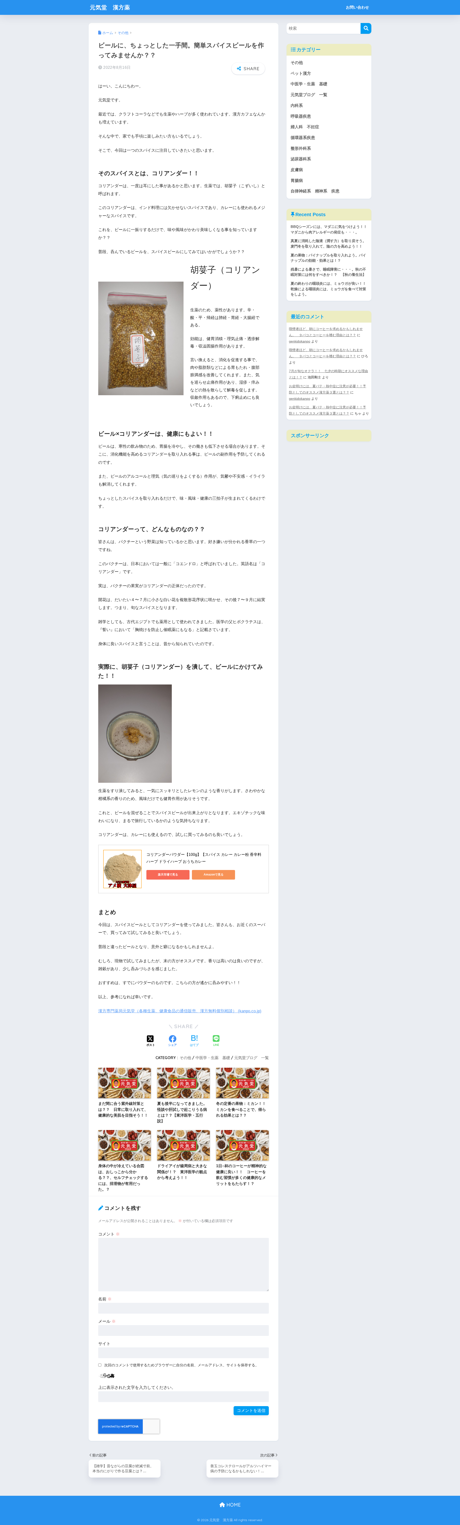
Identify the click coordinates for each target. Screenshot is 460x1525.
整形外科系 (301, 148)
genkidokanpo (299, 341)
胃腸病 (297, 180)
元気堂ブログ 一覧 (251, 1057)
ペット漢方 (301, 73)
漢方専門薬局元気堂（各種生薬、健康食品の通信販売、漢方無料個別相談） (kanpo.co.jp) (179, 1011)
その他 (185, 1057)
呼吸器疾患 (301, 116)
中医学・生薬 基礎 (213, 1057)
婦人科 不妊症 (305, 127)
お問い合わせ (357, 7)
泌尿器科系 (301, 159)
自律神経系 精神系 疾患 (315, 191)
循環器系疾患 (303, 137)
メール (107, 1321)
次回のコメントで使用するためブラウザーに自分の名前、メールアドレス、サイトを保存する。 (181, 1365)
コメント (109, 1234)
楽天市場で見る (168, 874)
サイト (104, 1343)
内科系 (299, 105)
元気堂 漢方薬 (110, 7)
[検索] (366, 28)
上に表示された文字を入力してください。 (137, 1387)
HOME (233, 1505)
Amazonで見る (214, 874)
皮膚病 (297, 170)
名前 (105, 1299)
